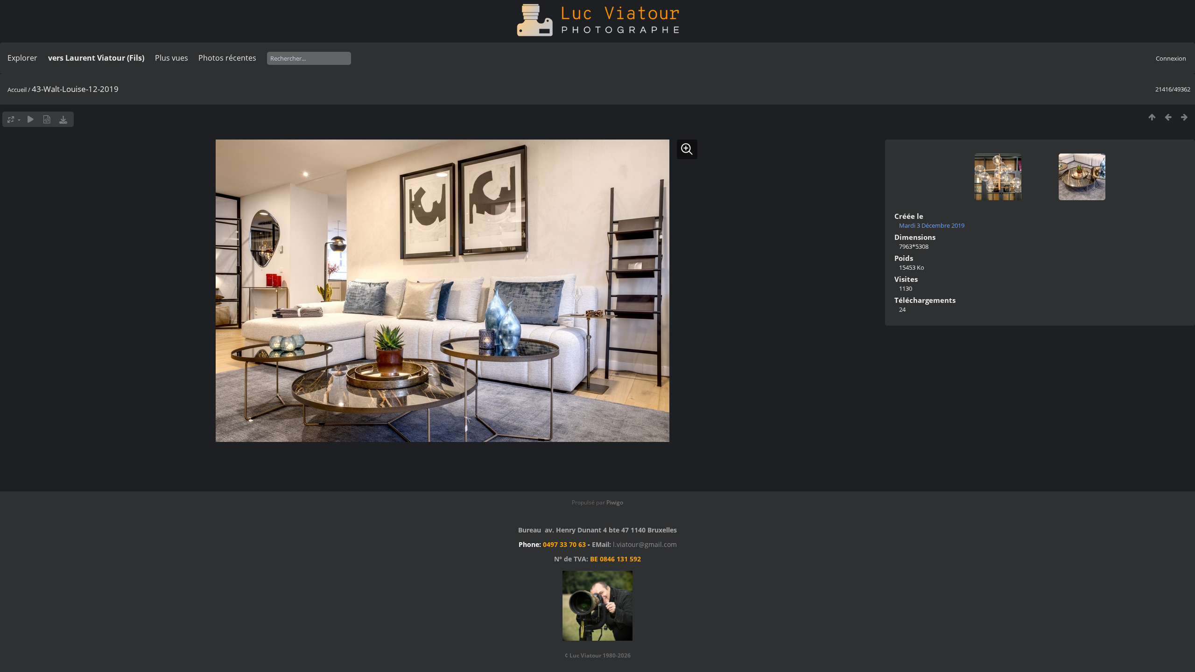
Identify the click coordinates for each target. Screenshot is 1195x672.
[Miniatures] (1152, 117)
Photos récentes (227, 58)
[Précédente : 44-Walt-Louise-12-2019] (1168, 117)
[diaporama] (30, 119)
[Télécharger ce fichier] (63, 119)
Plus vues (171, 58)
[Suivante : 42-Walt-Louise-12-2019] (1184, 117)
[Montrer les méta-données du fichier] (47, 119)
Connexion (1171, 58)
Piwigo (614, 502)
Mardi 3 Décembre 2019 (931, 225)
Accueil (17, 89)
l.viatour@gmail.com (645, 544)
